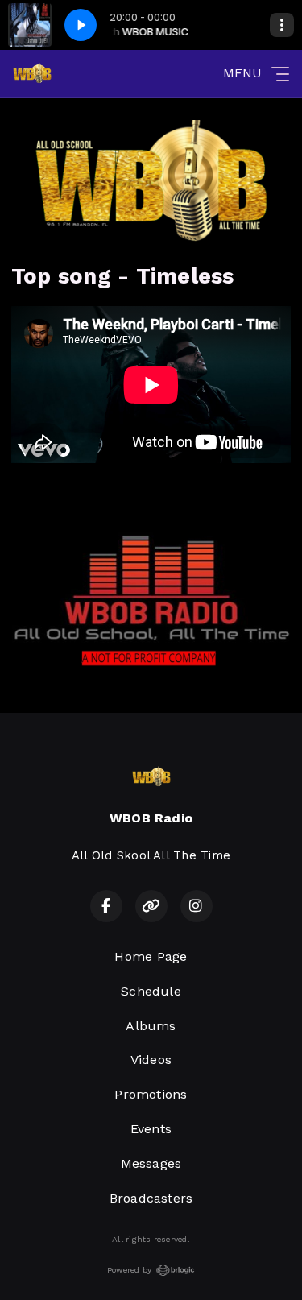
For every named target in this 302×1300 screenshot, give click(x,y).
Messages (151, 1163)
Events (151, 1128)
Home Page (150, 956)
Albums (151, 1025)
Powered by (129, 1269)
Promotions (150, 1094)
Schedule (151, 991)
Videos (151, 1059)
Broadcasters (151, 1198)
